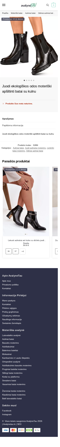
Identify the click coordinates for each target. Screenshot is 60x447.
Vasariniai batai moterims (13, 384)
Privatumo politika (10, 284)
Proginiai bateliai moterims (14, 369)
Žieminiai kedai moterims (13, 391)
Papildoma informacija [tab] (12, 125)
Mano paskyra (9, 300)
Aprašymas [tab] (8, 118)
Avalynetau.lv (9, 424)
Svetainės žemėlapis (11, 323)
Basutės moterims (10, 343)
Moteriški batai (16, 13)
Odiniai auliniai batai (46, 13)
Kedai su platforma (11, 377)
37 (16, 251)
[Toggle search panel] (47, 5)
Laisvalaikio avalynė (11, 335)
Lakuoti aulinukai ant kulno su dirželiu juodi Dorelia (26, 240)
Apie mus (6, 281)
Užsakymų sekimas (11, 315)
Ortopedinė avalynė (11, 362)
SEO (19, 424)
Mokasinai (7, 354)
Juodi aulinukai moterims (35, 148)
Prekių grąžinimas (10, 312)
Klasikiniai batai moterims (13, 395)
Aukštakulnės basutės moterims (16, 365)
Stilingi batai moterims (12, 373)
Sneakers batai (9, 380)
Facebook (6, 410)
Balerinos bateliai (10, 350)
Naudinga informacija (12, 319)
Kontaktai (6, 288)
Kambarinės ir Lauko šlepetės (16, 358)
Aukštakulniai (8, 346)
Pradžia (5, 13)
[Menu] (6, 5)
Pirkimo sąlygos (9, 308)
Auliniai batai (30, 13)
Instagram (7, 414)
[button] (53, 5)
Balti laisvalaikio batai (12, 398)
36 (9, 251)
